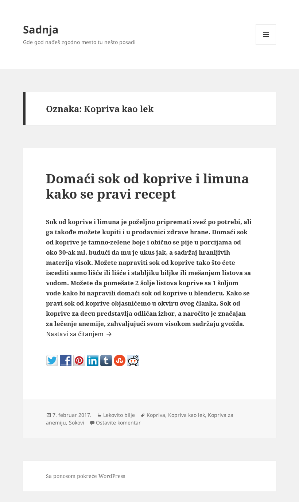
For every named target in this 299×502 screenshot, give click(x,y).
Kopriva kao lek (186, 414)
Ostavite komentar (118, 422)
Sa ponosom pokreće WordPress (85, 476)
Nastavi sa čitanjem (80, 334)
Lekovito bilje (119, 414)
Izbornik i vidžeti (266, 44)
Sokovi (76, 422)
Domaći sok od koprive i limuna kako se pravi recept (147, 186)
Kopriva (156, 414)
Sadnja (41, 29)
